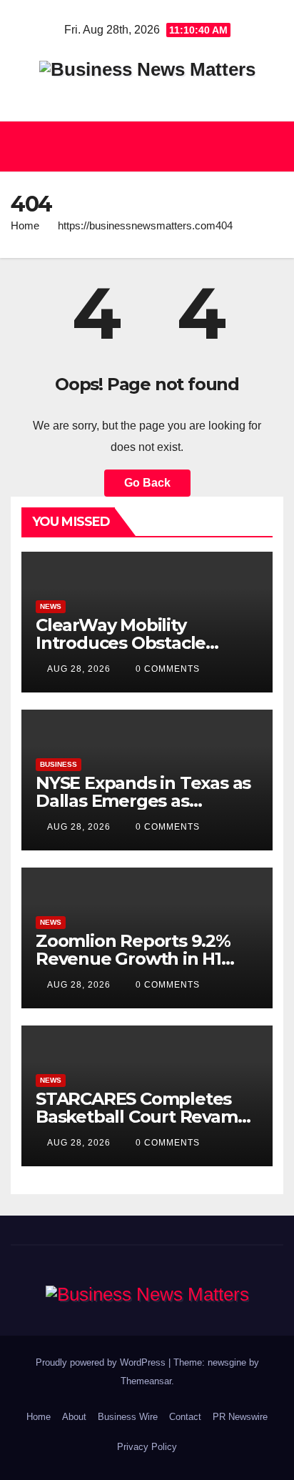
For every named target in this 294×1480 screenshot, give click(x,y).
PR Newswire (240, 1416)
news (50, 606)
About (74, 1416)
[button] (140, 146)
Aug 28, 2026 (79, 669)
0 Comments (168, 669)
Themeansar (146, 1381)
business (58, 764)
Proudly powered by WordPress (102, 1362)
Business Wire (128, 1416)
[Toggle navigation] (268, 146)
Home (25, 225)
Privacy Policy (147, 1446)
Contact (185, 1416)
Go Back (147, 483)
